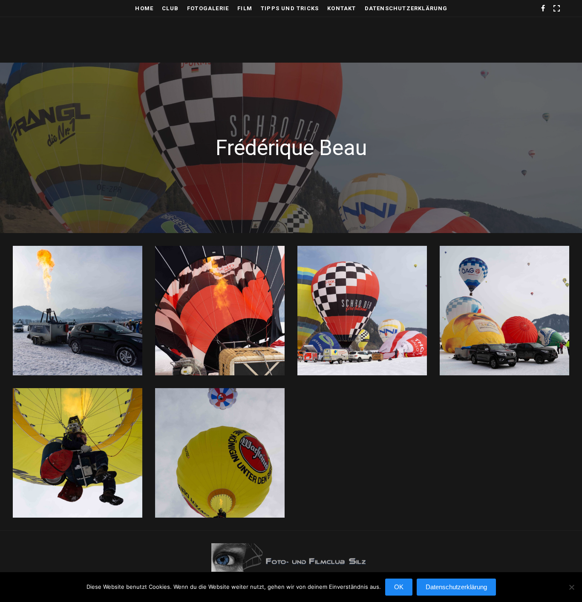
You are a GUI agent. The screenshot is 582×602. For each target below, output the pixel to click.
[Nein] (571, 591)
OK (398, 586)
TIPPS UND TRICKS (290, 8)
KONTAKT (341, 8)
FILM (244, 8)
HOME (144, 8)
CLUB (170, 8)
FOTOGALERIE (208, 8)
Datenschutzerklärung (406, 8)
